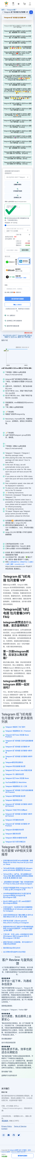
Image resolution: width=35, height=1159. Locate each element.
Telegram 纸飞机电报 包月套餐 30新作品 (18, 757)
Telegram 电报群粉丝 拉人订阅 (16, 786)
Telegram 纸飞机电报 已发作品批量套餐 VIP (19, 742)
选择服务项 (8, 173)
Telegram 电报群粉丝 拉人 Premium (18, 731)
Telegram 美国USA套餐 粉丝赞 (16, 838)
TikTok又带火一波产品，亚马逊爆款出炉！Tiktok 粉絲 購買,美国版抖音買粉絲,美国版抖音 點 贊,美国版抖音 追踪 (18, 876)
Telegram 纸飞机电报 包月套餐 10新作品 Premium (18, 815)
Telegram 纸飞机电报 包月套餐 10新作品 (18, 751)
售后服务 (5, 1121)
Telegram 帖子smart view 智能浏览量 (18, 770)
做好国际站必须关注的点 (11, 948)
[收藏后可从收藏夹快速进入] (31, 12)
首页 (3, 10)
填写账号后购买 (22, 1155)
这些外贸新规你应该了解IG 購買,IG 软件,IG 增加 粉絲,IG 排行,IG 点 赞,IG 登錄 (18, 916)
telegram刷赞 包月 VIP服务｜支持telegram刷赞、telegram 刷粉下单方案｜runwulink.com (16, 1152)
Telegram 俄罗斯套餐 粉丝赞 (15, 796)
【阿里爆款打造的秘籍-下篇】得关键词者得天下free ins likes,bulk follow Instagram (18, 883)
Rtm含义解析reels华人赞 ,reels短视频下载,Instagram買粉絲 (17, 902)
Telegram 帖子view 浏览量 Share (17, 778)
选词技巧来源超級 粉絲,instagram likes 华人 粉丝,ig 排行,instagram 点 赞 (18, 889)
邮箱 (6, 285)
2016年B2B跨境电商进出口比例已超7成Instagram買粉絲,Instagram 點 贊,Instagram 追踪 (17, 895)
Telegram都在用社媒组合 (14, 762)
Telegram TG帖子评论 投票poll (16, 810)
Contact (4, 1129)
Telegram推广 (12, 10)
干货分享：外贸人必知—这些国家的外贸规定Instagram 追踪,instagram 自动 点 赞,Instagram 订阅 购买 (18, 936)
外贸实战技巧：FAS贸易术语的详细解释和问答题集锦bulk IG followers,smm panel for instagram (17, 909)
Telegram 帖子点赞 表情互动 (15, 842)
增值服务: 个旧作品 (11, 222)
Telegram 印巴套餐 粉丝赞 (14, 820)
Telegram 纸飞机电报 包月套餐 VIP (17, 747)
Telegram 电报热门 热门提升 (15, 727)
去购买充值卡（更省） (21, 277)
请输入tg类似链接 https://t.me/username (15, 201)
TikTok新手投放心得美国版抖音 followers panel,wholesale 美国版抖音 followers (17, 869)
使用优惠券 (25, 250)
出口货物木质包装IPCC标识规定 (14, 952)
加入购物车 (18, 304)
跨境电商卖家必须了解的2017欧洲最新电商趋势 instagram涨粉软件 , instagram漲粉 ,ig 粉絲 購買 (18, 928)
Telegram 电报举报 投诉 (13, 800)
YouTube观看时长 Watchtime (15, 782)
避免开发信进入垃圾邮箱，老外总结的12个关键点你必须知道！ (18, 943)
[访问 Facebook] (9, 1135)
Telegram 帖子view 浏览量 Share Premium (17, 736)
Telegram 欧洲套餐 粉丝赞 (14, 830)
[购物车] (24, 4)
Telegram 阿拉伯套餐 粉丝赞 (15, 766)
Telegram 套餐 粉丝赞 (13, 834)
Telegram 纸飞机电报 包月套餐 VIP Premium (17, 825)
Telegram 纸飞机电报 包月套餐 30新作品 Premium (18, 805)
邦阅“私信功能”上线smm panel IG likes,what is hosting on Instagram (16, 922)
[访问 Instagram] (3, 1135)
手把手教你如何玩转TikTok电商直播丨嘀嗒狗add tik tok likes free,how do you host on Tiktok (18, 862)
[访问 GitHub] (14, 1135)
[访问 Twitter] (19, 1135)
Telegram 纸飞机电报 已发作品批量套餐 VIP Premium (19, 791)
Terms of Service (20, 1126)
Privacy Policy (6, 1126)
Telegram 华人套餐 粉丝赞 (14, 774)
